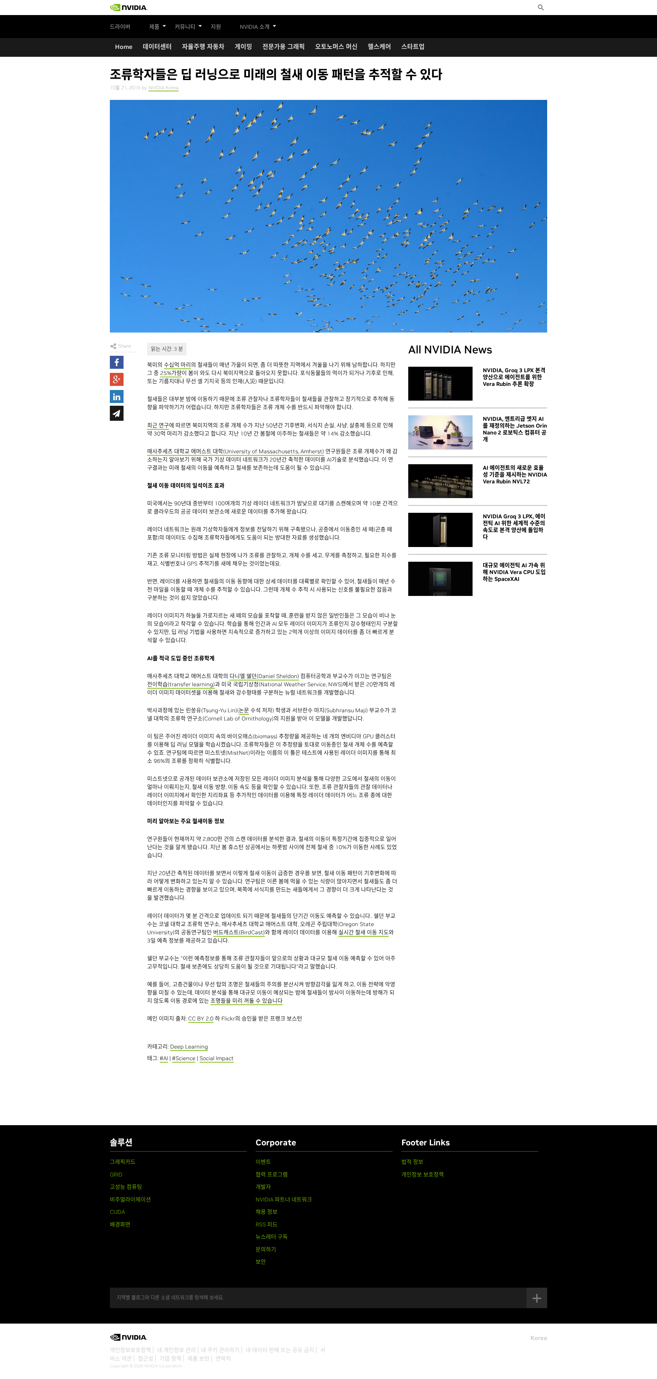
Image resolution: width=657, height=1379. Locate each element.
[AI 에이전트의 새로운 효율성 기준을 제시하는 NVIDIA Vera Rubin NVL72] (440, 481)
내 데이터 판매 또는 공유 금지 (280, 1350)
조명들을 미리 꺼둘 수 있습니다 (246, 1000)
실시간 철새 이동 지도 (363, 932)
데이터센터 (157, 47)
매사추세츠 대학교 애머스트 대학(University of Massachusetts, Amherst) (235, 451)
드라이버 (120, 26)
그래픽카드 (123, 1161)
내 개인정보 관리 (176, 1350)
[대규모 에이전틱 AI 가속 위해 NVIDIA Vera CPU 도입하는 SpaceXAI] (440, 579)
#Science (183, 1058)
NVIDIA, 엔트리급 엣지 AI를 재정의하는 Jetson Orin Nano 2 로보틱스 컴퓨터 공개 (515, 429)
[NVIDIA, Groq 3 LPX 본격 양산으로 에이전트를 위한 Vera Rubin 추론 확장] (440, 384)
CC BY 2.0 (201, 1018)
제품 (154, 26)
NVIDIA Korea (164, 87)
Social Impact (216, 1058)
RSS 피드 (267, 1224)
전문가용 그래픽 (283, 47)
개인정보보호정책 (130, 1350)
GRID (116, 1174)
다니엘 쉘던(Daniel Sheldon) (264, 676)
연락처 (223, 1358)
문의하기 (266, 1249)
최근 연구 (158, 425)
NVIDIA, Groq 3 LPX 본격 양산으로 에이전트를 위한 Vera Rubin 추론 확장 (514, 377)
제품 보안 (198, 1358)
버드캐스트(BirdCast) (239, 932)
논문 (244, 710)
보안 (261, 1261)
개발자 (263, 1186)
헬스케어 (379, 47)
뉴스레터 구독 (272, 1236)
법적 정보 (412, 1161)
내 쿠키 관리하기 (220, 1350)
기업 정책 (170, 1358)
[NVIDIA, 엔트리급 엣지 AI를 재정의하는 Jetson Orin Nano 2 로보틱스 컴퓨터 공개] (440, 432)
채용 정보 (267, 1211)
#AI (164, 1058)
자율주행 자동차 (203, 47)
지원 (216, 26)
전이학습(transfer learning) (181, 684)
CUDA (117, 1211)
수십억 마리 (177, 364)
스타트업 (413, 47)
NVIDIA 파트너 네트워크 (284, 1199)
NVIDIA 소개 (255, 26)
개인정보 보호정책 (422, 1174)
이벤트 (263, 1161)
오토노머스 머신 (336, 47)
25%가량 (171, 372)
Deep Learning (189, 1046)
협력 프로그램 (272, 1174)
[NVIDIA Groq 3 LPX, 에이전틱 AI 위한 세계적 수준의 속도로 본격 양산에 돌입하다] (440, 530)
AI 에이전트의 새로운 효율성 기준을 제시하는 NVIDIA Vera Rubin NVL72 (515, 474)
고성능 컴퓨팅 (126, 1186)
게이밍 (243, 47)
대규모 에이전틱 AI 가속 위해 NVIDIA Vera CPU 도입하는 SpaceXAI (514, 572)
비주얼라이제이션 (130, 1199)
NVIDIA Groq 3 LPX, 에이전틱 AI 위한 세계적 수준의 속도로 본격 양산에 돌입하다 (514, 526)
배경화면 (120, 1224)
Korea (538, 1338)
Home (123, 47)
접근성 (145, 1358)
